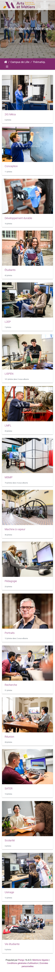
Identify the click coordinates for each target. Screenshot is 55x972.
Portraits (10, 632)
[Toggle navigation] (49, 5)
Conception (11, 166)
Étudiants (10, 270)
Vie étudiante (12, 944)
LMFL (8, 425)
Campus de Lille (20, 62)
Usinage (9, 892)
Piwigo (21, 960)
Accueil (5, 62)
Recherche (11, 684)
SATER (9, 788)
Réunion (9, 736)
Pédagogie (11, 581)
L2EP (8, 321)
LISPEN (9, 373)
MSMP (8, 477)
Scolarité (10, 840)
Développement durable (18, 218)
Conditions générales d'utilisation (22, 963)
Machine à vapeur (15, 529)
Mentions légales (40, 960)
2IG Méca (10, 114)
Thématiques (40, 62)
